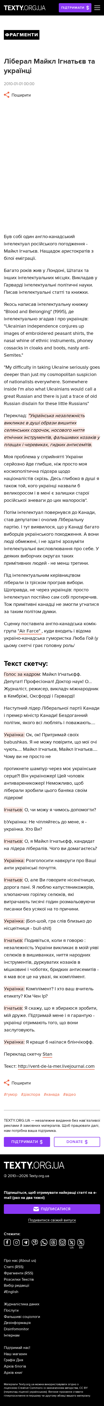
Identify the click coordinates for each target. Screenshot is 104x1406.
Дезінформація (17, 1322)
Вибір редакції (16, 1285)
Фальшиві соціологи (22, 1316)
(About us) (27, 1260)
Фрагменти (13, 1273)
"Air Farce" (30, 631)
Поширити (21, 95)
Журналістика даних (21, 1304)
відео (71, 1094)
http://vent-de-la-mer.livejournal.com (56, 1066)
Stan (47, 1054)
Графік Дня (13, 1360)
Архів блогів (15, 1366)
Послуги (11, 1310)
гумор (11, 1094)
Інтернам (12, 1335)
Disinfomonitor (16, 1329)
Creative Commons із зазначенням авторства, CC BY (53, 1388)
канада (52, 1094)
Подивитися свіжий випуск (52, 1220)
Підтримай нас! (17, 1347)
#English (11, 1291)
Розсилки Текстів (19, 1279)
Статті (9, 1266)
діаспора (31, 1094)
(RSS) (19, 1266)
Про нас (11, 1260)
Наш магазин (15, 1354)
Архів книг (13, 1372)
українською (38, 1392)
